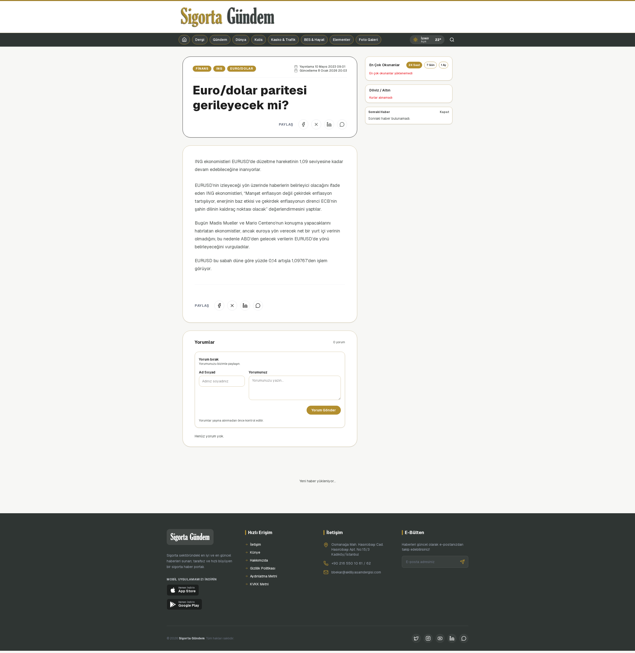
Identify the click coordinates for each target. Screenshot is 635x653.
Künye (255, 535)
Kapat (444, 112)
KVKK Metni (259, 567)
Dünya (241, 39)
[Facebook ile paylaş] (303, 124)
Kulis (258, 39)
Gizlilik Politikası (262, 551)
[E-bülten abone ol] (462, 545)
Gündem (220, 39)
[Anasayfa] (184, 39)
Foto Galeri (368, 39)
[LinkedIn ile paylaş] (329, 124)
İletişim (255, 527)
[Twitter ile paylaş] (316, 124)
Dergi (199, 39)
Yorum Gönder (324, 410)
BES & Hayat (314, 39)
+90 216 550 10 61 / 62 (351, 546)
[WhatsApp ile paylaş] (342, 124)
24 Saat (414, 65)
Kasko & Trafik (283, 39)
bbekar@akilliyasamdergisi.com (356, 555)
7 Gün (430, 65)
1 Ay (443, 65)
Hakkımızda (259, 543)
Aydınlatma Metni (263, 559)
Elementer (341, 39)
